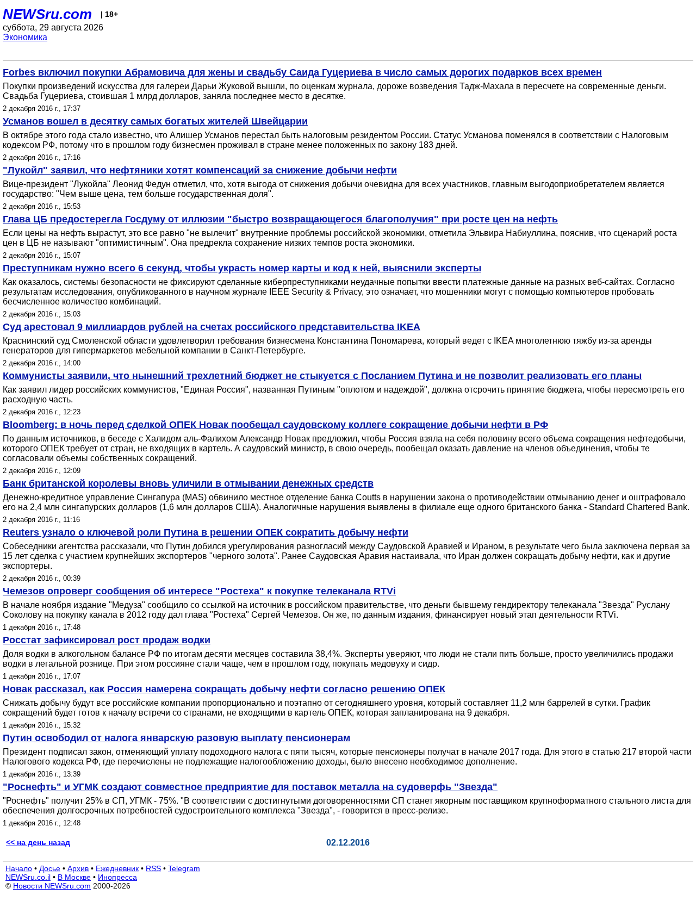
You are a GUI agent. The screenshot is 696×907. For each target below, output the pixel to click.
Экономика (25, 37)
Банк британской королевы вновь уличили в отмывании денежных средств (188, 483)
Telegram (184, 868)
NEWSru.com (47, 14)
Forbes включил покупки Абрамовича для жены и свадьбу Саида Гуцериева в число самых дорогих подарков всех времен (302, 72)
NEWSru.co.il (28, 877)
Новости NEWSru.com (52, 885)
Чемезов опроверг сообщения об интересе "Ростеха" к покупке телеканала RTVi (199, 591)
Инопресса (117, 877)
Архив (78, 868)
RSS (153, 868)
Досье (49, 868)
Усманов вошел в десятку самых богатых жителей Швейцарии (155, 121)
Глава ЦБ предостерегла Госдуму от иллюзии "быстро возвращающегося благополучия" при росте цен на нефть (280, 219)
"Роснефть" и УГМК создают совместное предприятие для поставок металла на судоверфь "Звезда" (250, 786)
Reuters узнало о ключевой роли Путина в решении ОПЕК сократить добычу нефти (205, 532)
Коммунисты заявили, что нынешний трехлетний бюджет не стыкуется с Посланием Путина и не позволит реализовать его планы (322, 375)
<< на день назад (38, 842)
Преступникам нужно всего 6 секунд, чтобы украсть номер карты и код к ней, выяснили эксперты (242, 268)
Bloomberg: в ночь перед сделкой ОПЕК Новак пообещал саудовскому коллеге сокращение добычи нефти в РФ (275, 424)
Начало (18, 868)
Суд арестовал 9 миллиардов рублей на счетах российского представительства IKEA (211, 326)
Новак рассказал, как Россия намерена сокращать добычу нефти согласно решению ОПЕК (224, 689)
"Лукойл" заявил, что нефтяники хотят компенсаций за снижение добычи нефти (200, 170)
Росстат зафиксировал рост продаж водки (106, 640)
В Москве (74, 877)
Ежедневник (117, 868)
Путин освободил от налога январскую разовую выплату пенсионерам (176, 737)
